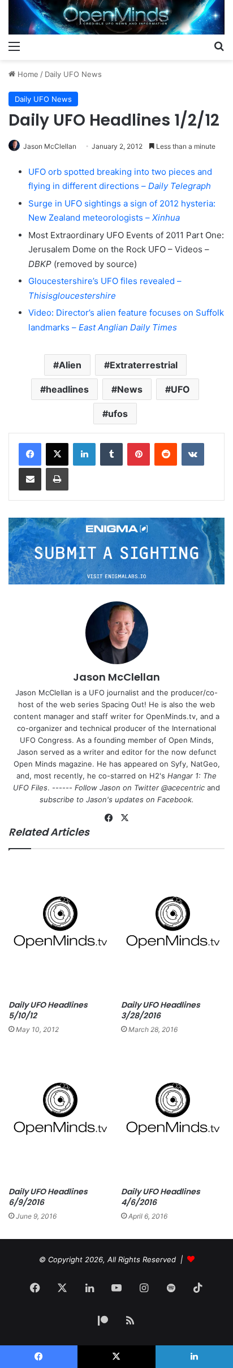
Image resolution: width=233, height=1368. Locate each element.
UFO (180, 389)
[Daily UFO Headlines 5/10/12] (60, 928)
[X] (57, 454)
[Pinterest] (138, 454)
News (130, 389)
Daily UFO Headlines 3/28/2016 (160, 1010)
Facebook (174, 799)
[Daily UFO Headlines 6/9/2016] (60, 1114)
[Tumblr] (111, 454)
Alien (70, 365)
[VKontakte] (193, 454)
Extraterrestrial (144, 365)
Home (26, 74)
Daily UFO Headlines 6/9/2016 (48, 1197)
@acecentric (183, 787)
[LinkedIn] (84, 454)
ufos (118, 413)
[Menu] (14, 45)
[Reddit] (165, 454)
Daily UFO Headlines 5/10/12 (48, 1010)
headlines (67, 389)
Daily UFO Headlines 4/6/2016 (160, 1197)
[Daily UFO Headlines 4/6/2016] (173, 1114)
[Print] (57, 479)
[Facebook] (30, 454)
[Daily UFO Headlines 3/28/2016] (173, 928)
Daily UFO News (73, 74)
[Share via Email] (30, 479)
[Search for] (219, 45)
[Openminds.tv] (116, 17)
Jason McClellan (49, 146)
